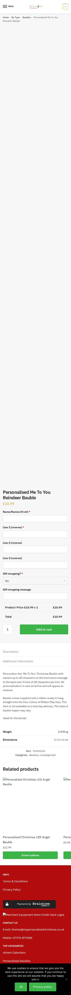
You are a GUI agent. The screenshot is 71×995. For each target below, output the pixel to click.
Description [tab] (11, 651)
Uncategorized (48, 755)
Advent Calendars (14, 952)
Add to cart (44, 629)
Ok (21, 987)
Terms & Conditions (15, 881)
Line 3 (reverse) (12, 558)
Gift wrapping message (17, 589)
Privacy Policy (11, 889)
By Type (16, 17)
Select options (30, 855)
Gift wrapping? (13, 573)
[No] (66, 979)
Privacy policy (42, 987)
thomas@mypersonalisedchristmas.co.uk (38, 929)
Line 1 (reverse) (13, 527)
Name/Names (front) (16, 511)
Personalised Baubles (16, 961)
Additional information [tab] (18, 661)
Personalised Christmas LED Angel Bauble (26, 839)
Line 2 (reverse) (12, 542)
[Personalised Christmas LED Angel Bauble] (30, 804)
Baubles (27, 17)
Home (6, 17)
